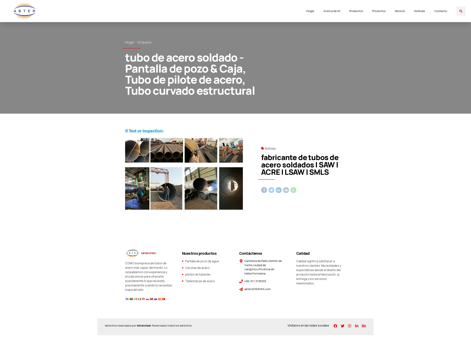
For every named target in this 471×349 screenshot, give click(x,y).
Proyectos (379, 11)
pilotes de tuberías (197, 274)
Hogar (310, 11)
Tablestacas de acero (200, 281)
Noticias (419, 11)
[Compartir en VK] (286, 190)
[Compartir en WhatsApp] (293, 190)
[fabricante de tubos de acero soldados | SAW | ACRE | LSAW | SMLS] (190, 169)
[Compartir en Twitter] (271, 190)
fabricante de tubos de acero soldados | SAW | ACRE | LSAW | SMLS (300, 164)
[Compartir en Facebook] (264, 190)
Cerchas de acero (197, 268)
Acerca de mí (331, 11)
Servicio (400, 11)
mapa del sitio (134, 290)
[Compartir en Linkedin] (279, 190)
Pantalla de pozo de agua (202, 261)
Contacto (440, 11)
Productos (356, 11)
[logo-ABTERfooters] (140, 253)
